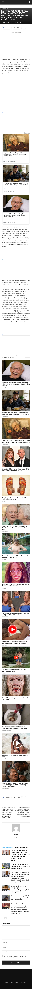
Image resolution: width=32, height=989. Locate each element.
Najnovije (4, 854)
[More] (24, 27)
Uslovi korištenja (12, 984)
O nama (17, 982)
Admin (4, 22)
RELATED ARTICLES (7, 847)
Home (2, 6)
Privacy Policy (23, 982)
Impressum (20, 984)
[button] (3, 2)
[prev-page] (3, 918)
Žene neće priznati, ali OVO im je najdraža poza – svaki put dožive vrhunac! (20, 898)
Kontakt (11, 982)
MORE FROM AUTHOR (21, 847)
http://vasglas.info (16, 837)
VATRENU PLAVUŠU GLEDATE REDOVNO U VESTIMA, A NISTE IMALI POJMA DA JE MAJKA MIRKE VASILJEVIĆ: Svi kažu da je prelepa (23, 812)
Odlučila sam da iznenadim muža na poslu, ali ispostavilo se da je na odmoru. (20, 866)
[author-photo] (16, 832)
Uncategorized (8, 6)
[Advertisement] (16, 45)
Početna (6, 982)
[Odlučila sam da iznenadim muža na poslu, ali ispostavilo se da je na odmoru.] (6, 866)
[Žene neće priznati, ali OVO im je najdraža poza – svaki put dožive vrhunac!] (6, 898)
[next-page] (5, 918)
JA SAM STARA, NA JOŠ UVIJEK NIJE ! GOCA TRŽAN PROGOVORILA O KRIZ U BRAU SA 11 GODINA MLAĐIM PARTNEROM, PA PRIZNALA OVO (9, 813)
